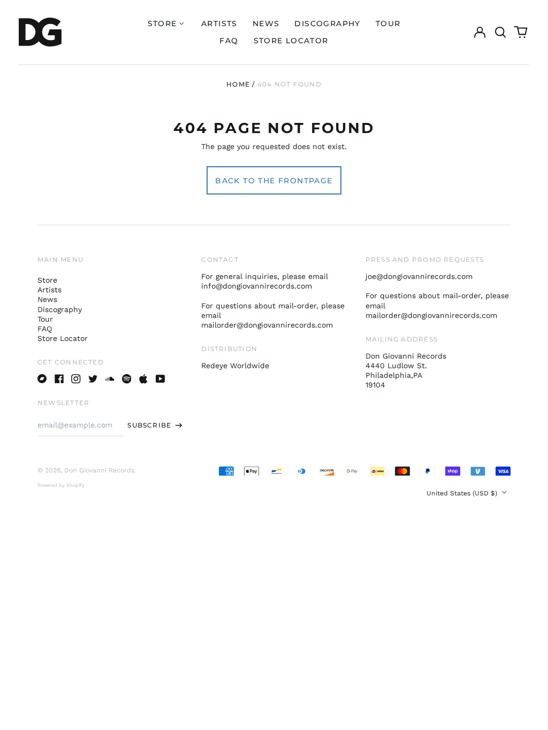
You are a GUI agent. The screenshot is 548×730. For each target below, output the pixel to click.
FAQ (228, 40)
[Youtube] (160, 379)
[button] (500, 32)
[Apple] (143, 379)
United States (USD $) (463, 493)
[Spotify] (127, 379)
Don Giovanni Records (99, 470)
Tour (388, 23)
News (266, 23)
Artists (219, 23)
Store (47, 280)
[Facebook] (59, 379)
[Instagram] (76, 379)
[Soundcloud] (110, 379)
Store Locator (291, 40)
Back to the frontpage (273, 180)
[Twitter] (93, 379)
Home (238, 84)
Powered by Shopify (61, 485)
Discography (327, 23)
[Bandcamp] (42, 379)
